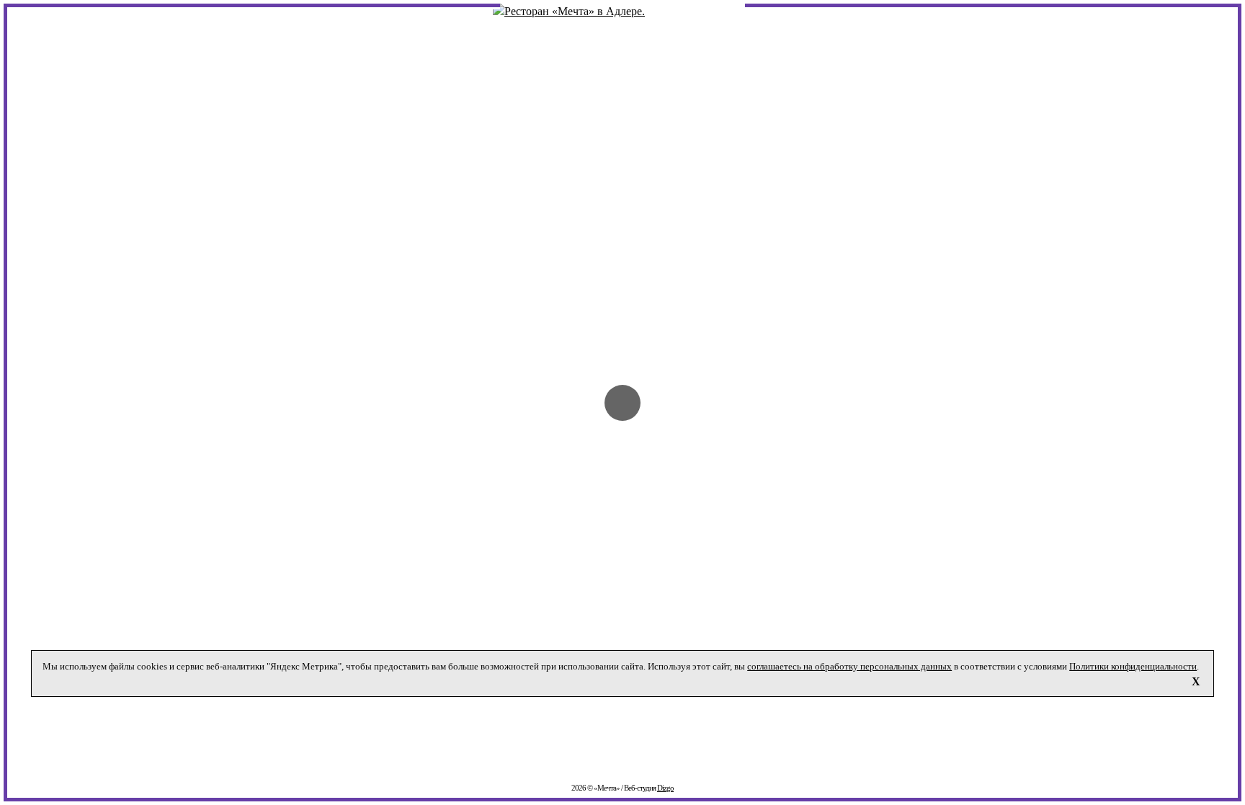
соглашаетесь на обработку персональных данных (849, 666)
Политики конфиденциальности (1133, 666)
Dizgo (665, 787)
